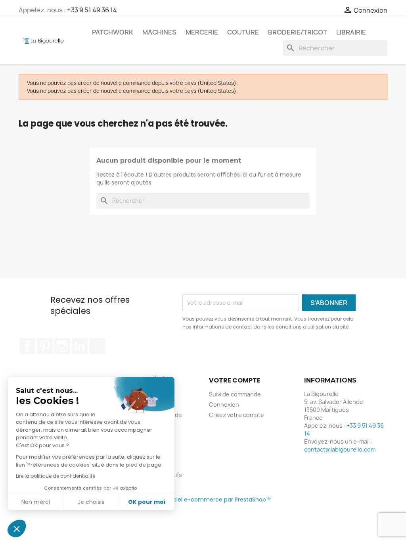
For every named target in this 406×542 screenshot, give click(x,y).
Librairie (351, 32)
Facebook (27, 346)
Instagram (62, 346)
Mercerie (202, 32)
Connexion (224, 404)
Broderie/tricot (297, 32)
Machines (159, 32)
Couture (243, 32)
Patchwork (112, 32)
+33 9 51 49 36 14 (92, 10)
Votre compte (234, 380)
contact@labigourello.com (339, 449)
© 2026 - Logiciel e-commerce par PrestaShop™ (203, 500)
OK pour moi (146, 502)
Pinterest (45, 346)
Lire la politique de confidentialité (55, 476)
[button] (16, 528)
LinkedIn (80, 346)
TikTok (97, 346)
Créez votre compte (236, 415)
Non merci (35, 502)
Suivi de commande (235, 394)
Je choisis (91, 502)
